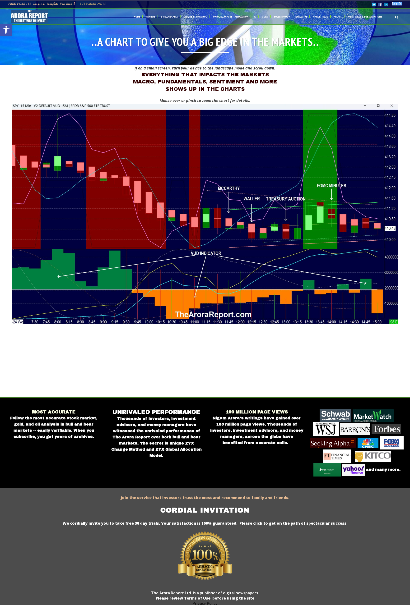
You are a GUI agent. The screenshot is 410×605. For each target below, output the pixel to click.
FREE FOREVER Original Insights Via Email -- (57, 4)
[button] (6, 30)
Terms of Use (196, 598)
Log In (397, 3)
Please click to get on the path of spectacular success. (293, 523)
